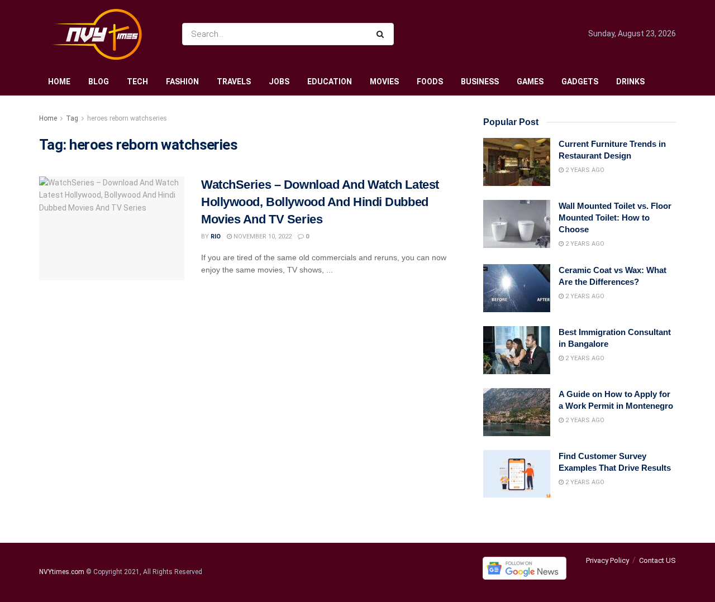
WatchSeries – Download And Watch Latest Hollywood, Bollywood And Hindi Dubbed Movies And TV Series (320, 202)
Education (329, 81)
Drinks (630, 81)
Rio (216, 236)
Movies (384, 81)
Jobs (279, 81)
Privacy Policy (607, 560)
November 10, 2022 (262, 236)
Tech (137, 81)
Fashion (182, 81)
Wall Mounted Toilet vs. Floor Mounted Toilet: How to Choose (615, 217)
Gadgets (579, 81)
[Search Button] (382, 34)
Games (530, 81)
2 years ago (584, 170)
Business (480, 81)
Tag (72, 118)
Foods (430, 81)
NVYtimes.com (61, 572)
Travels (234, 81)
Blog (98, 81)
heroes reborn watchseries (127, 118)
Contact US (657, 560)
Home (59, 81)
